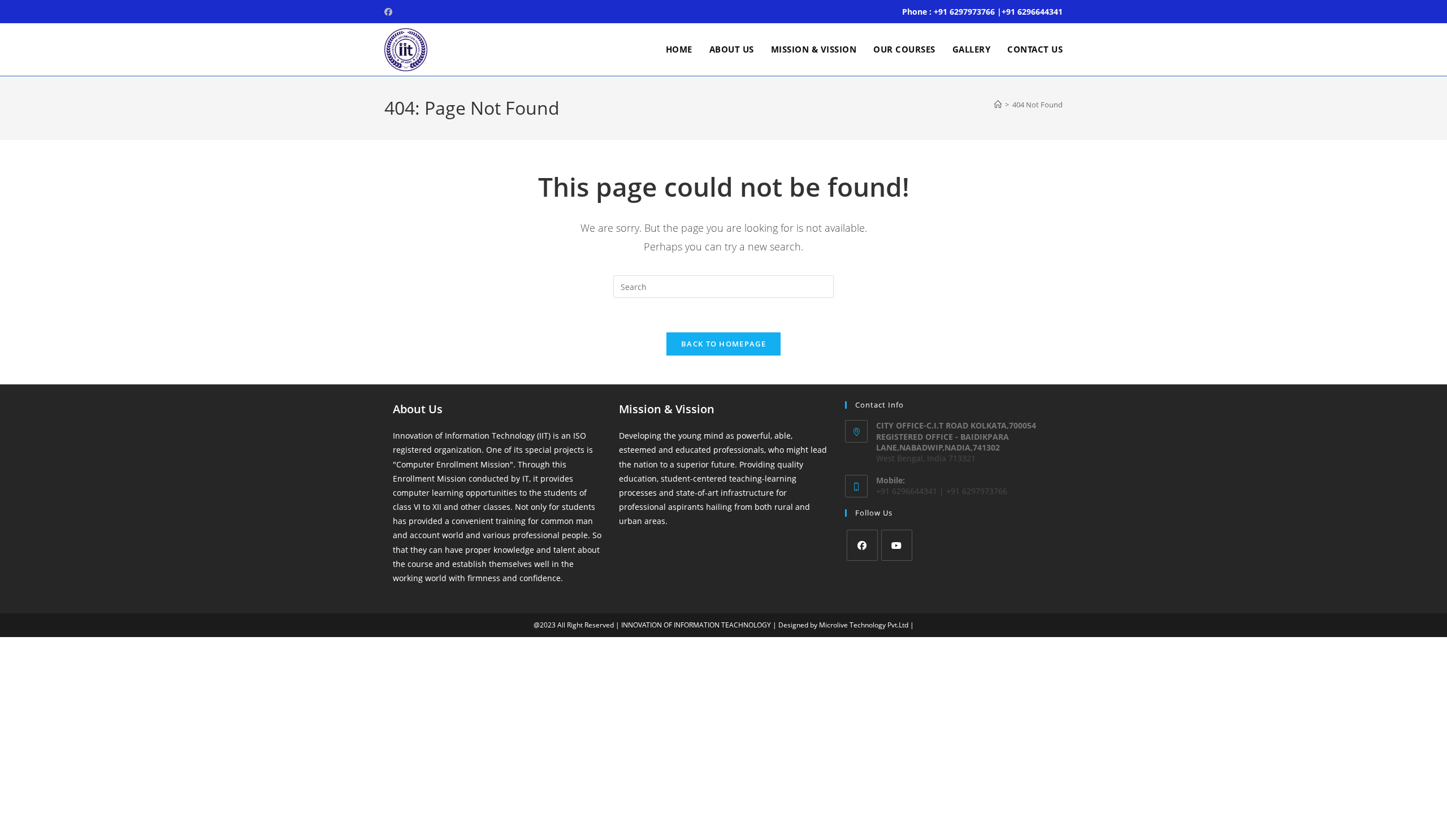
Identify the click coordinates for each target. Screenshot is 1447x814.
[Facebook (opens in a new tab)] (390, 12)
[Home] (998, 104)
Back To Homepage (723, 344)
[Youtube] (896, 545)
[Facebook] (862, 545)
